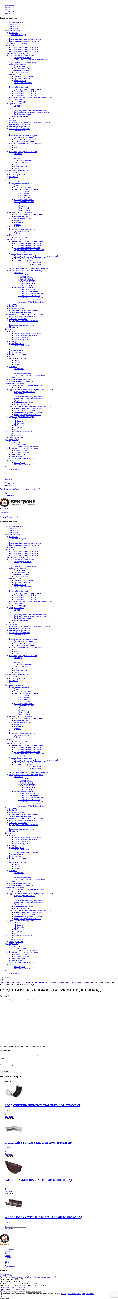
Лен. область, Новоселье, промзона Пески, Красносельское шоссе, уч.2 (28, 1277)
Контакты (8, 13)
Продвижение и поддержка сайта (13, 1290)
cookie (63, 1294)
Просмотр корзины (6, 1292)
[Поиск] (2, 979)
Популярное (9, 11)
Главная (3, 982)
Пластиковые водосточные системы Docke (53, 982)
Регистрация (10, 495)
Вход (7, 493)
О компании (9, 5)
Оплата (7, 1256)
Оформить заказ (19, 1292)
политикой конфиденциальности (81, 1294)
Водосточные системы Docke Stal (85, 982)
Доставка (8, 7)
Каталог (11, 982)
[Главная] (17, 507)
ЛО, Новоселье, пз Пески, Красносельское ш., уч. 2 (20, 489)
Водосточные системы (25, 982)
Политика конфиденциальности (12, 1287)
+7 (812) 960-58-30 (7, 509)
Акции (7, 9)
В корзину (4, 1071)
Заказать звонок (6, 513)
